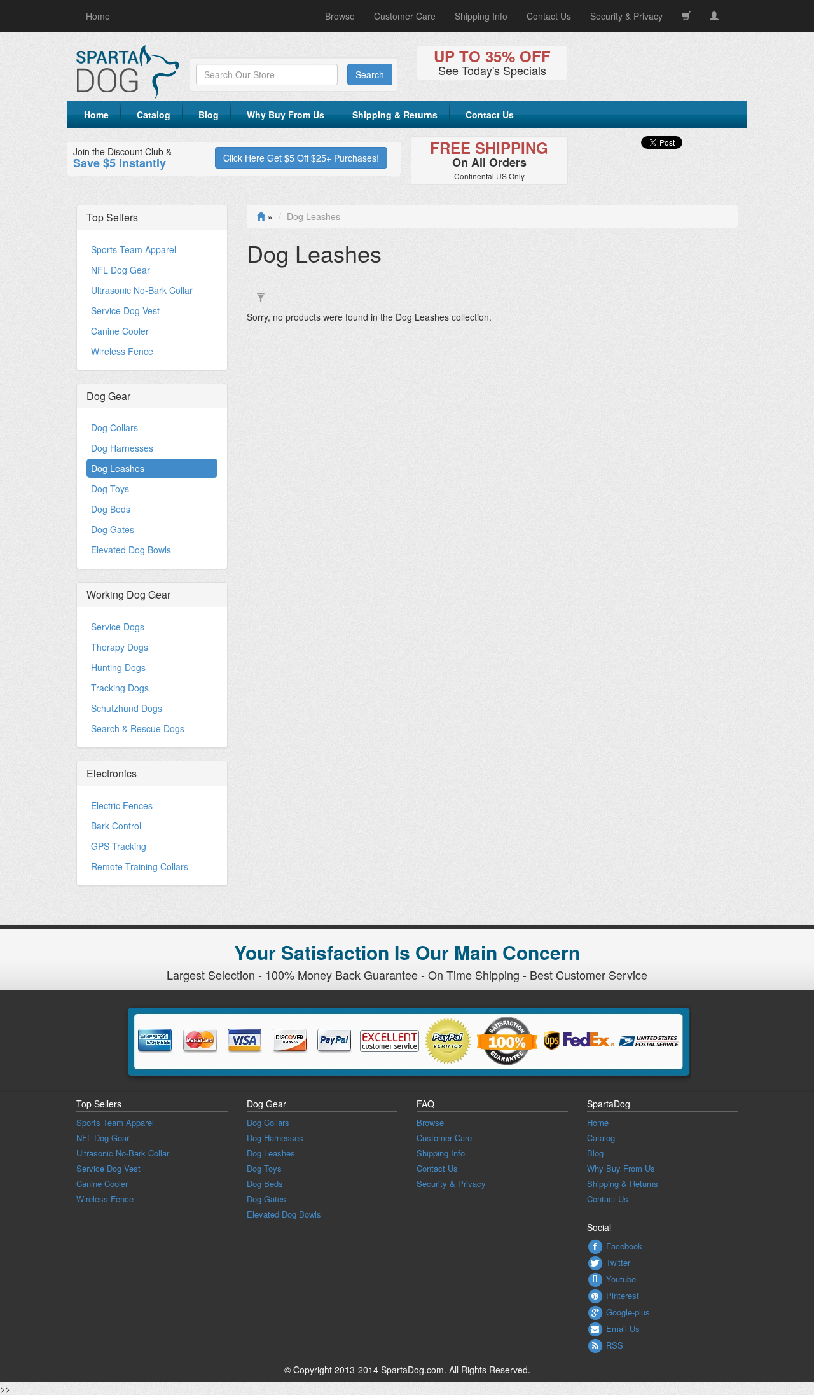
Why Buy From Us (285, 114)
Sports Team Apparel (133, 249)
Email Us (622, 1328)
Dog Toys (110, 488)
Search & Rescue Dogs (137, 728)
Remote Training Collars (139, 866)
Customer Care (405, 16)
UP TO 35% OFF (492, 56)
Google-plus (627, 1312)
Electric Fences (122, 805)
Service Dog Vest (125, 310)
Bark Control (116, 825)
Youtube (620, 1279)
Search (369, 74)
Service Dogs (117, 626)
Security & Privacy (626, 16)
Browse (340, 16)
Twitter (617, 1262)
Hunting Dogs (118, 667)
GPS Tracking (118, 846)
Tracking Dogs (120, 687)
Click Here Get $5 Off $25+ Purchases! (301, 157)
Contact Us (549, 16)
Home (98, 16)
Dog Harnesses (122, 447)
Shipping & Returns (395, 114)
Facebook (623, 1246)
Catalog (153, 114)
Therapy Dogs (119, 647)
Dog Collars (114, 427)
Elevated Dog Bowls (131, 549)
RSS (613, 1345)
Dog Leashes (117, 468)
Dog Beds (110, 509)
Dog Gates (112, 529)
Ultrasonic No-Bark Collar (142, 290)
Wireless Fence (122, 351)
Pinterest (621, 1295)
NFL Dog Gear (120, 269)
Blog (208, 114)
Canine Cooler (120, 330)
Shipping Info (481, 16)
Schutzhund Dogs (126, 708)
